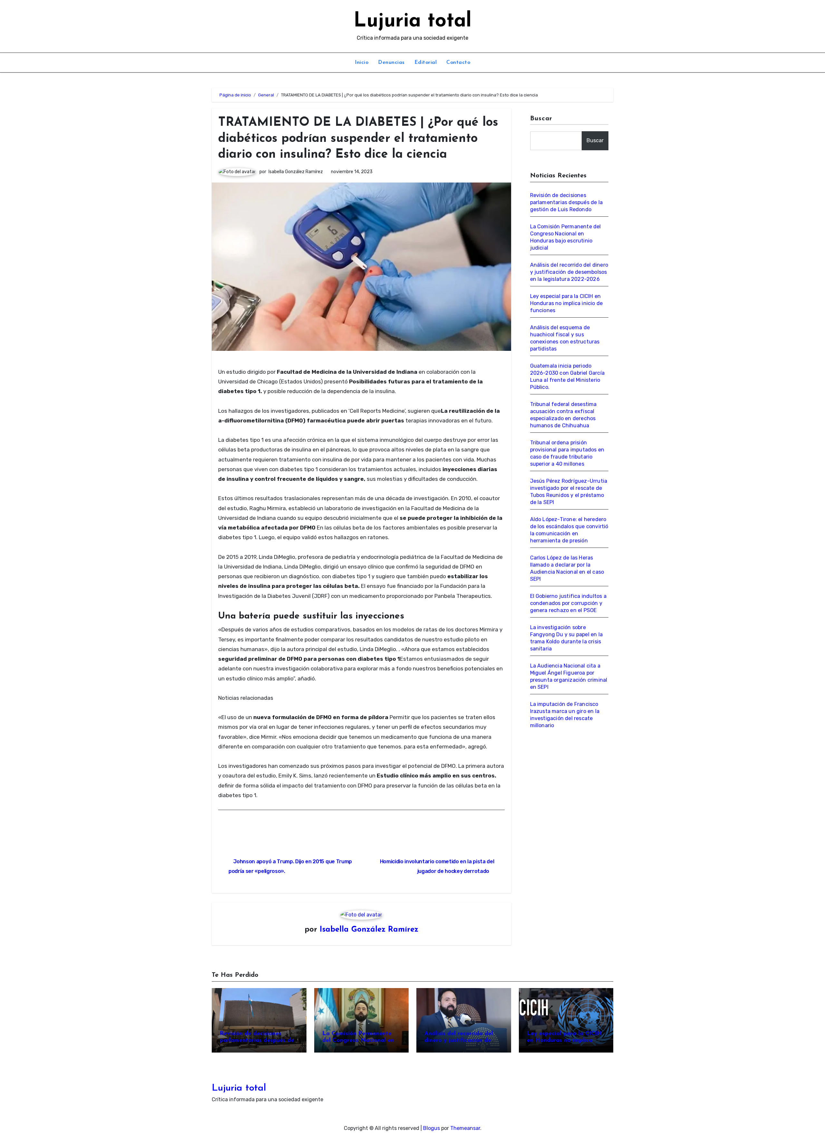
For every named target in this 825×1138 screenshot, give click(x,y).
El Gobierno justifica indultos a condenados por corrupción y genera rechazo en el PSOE (568, 603)
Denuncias (391, 62)
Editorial (425, 62)
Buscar (541, 118)
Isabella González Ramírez (295, 171)
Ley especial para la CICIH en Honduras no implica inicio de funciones (566, 303)
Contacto (458, 62)
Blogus (431, 1128)
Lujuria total (412, 21)
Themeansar (465, 1128)
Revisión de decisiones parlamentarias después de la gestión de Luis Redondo (566, 202)
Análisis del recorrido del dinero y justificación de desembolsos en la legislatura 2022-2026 (569, 272)
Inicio (361, 62)
